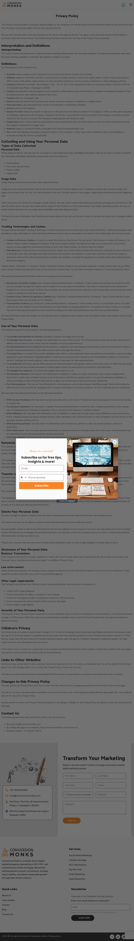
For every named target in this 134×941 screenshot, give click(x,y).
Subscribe (41, 485)
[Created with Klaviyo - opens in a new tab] (67, 501)
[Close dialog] (114, 441)
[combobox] (23, 477)
